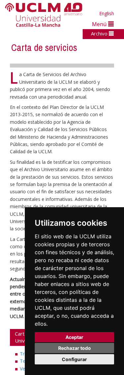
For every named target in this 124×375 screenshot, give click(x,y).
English (106, 13)
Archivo (100, 33)
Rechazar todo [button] (74, 348)
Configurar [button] (74, 359)
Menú (100, 24)
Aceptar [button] (74, 337)
